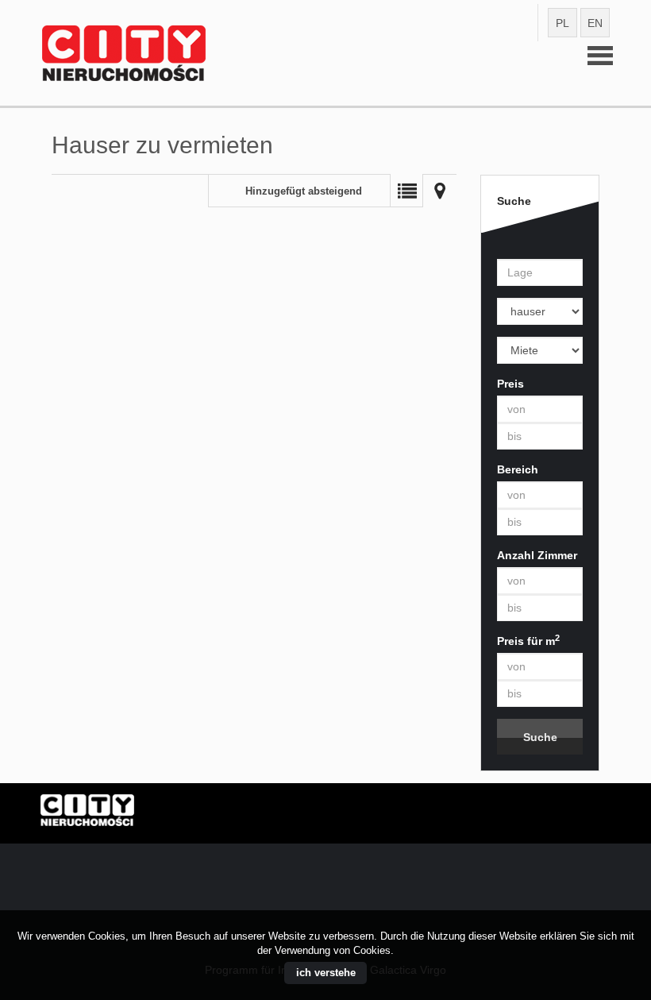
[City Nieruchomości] (163, 31)
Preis (510, 383)
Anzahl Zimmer (537, 555)
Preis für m (528, 640)
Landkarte (439, 190)
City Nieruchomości (163, 814)
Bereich (517, 469)
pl (562, 23)
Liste (406, 190)
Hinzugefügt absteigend (303, 191)
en (595, 23)
